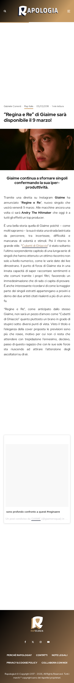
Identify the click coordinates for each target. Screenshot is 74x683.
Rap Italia (28, 106)
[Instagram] (40, 642)
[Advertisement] (37, 66)
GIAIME (36, 518)
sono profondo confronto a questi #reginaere (33, 511)
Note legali (59, 655)
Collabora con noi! (54, 662)
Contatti (41, 655)
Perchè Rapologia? (19, 655)
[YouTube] (48, 642)
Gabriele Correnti (12, 106)
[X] (33, 642)
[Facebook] (25, 642)
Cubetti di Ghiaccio (34, 246)
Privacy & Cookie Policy (22, 662)
